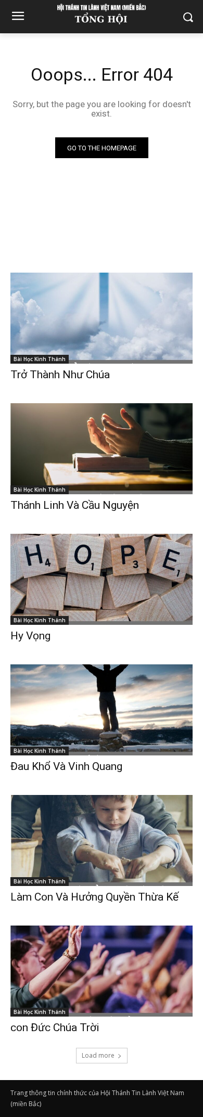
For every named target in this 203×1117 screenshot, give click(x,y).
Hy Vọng (31, 636)
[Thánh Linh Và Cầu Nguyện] (101, 448)
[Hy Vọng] (101, 579)
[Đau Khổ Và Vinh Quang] (101, 709)
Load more (98, 1055)
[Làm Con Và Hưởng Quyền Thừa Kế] (101, 840)
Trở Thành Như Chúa (60, 374)
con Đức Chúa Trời (54, 1027)
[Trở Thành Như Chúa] (101, 318)
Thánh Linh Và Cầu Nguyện (74, 505)
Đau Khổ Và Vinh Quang (67, 766)
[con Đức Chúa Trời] (101, 971)
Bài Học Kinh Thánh (40, 359)
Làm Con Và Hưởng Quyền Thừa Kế (94, 897)
